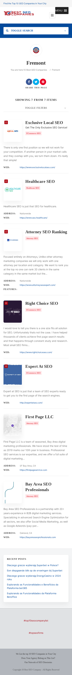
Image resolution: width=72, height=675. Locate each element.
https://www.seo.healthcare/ (33, 217)
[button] (58, 10)
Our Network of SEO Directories (38, 662)
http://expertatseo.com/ (31, 402)
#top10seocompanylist (36, 620)
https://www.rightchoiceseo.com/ (36, 352)
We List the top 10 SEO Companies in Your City (36, 654)
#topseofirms (36, 632)
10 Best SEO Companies (35, 70)
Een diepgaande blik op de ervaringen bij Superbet (34, 570)
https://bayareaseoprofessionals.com (38, 537)
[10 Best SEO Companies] (18, 15)
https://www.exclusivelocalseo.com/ (37, 167)
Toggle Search (21, 30)
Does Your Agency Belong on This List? (38, 658)
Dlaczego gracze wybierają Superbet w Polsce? (33, 565)
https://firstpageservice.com (33, 470)
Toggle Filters (36, 108)
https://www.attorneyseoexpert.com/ (37, 285)
